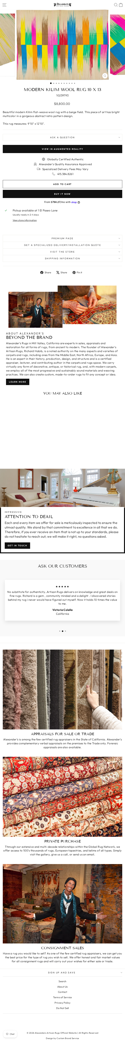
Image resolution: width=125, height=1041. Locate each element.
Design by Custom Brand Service (62, 1038)
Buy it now (62, 194)
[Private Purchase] (62, 797)
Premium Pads (63, 238)
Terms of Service (62, 997)
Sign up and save (62, 972)
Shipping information (62, 258)
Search (62, 981)
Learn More (17, 381)
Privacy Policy (62, 1002)
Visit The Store (62, 251)
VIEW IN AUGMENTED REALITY (62, 149)
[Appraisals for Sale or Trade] (62, 689)
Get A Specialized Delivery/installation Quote (62, 245)
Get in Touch (17, 545)
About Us (62, 986)
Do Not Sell (62, 1008)
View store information (25, 220)
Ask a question (62, 137)
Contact (62, 991)
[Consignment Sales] (62, 903)
